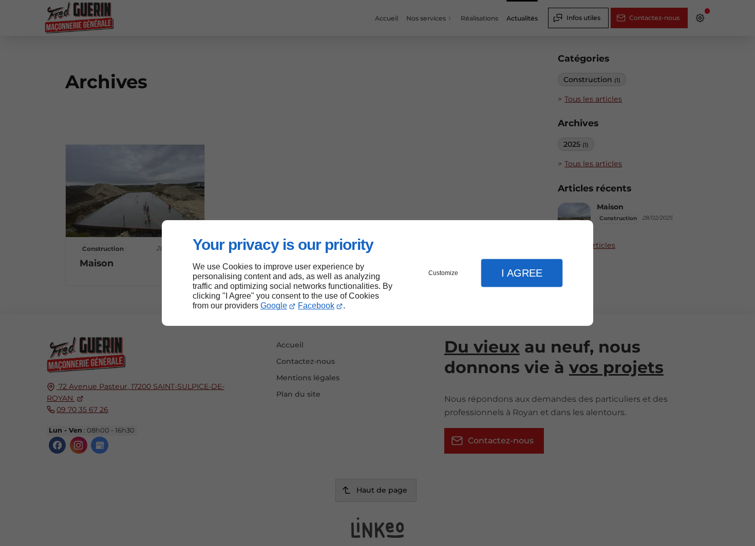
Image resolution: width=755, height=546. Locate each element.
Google (273, 305)
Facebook (316, 305)
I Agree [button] (521, 273)
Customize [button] (443, 273)
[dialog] (377, 273)
